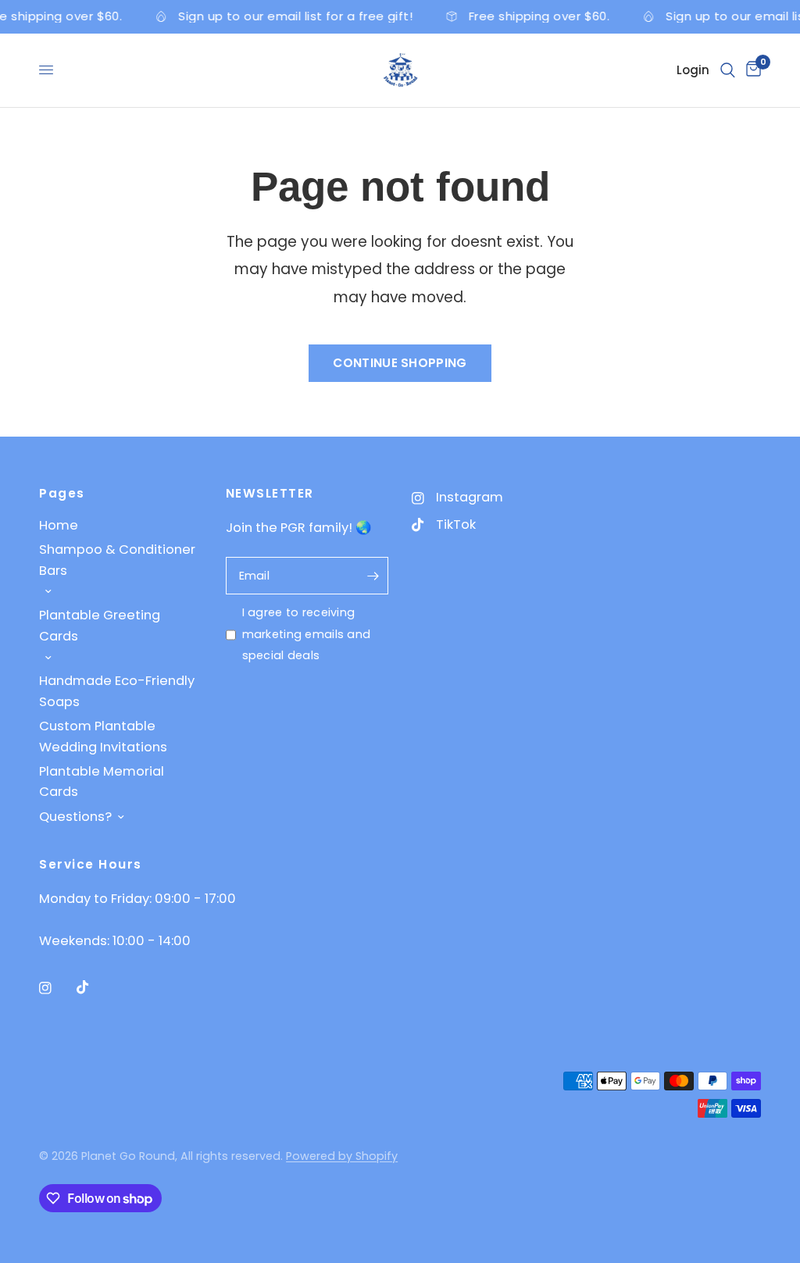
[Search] (728, 70)
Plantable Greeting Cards (99, 625)
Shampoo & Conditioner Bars (117, 560)
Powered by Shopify (342, 1156)
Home (58, 525)
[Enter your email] (372, 575)
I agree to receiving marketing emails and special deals (306, 634)
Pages (62, 493)
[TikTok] (94, 987)
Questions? (75, 817)
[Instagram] (56, 988)
